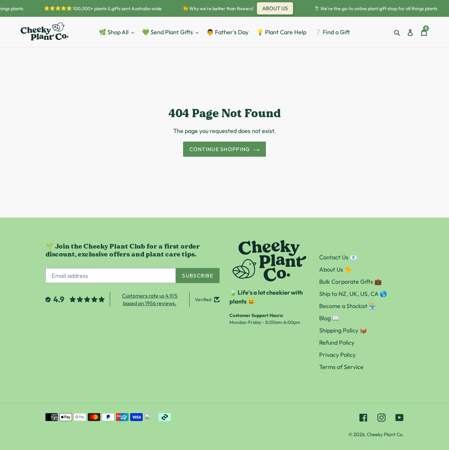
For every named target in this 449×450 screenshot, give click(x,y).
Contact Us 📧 (338, 257)
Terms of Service (341, 367)
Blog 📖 (329, 318)
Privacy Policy (337, 354)
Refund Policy (336, 342)
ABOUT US (273, 8)
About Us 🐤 (335, 269)
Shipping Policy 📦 (343, 330)
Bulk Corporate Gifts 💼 (350, 281)
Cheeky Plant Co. (385, 434)
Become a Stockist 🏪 (347, 306)
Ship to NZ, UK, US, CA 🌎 (353, 294)
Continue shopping (219, 149)
